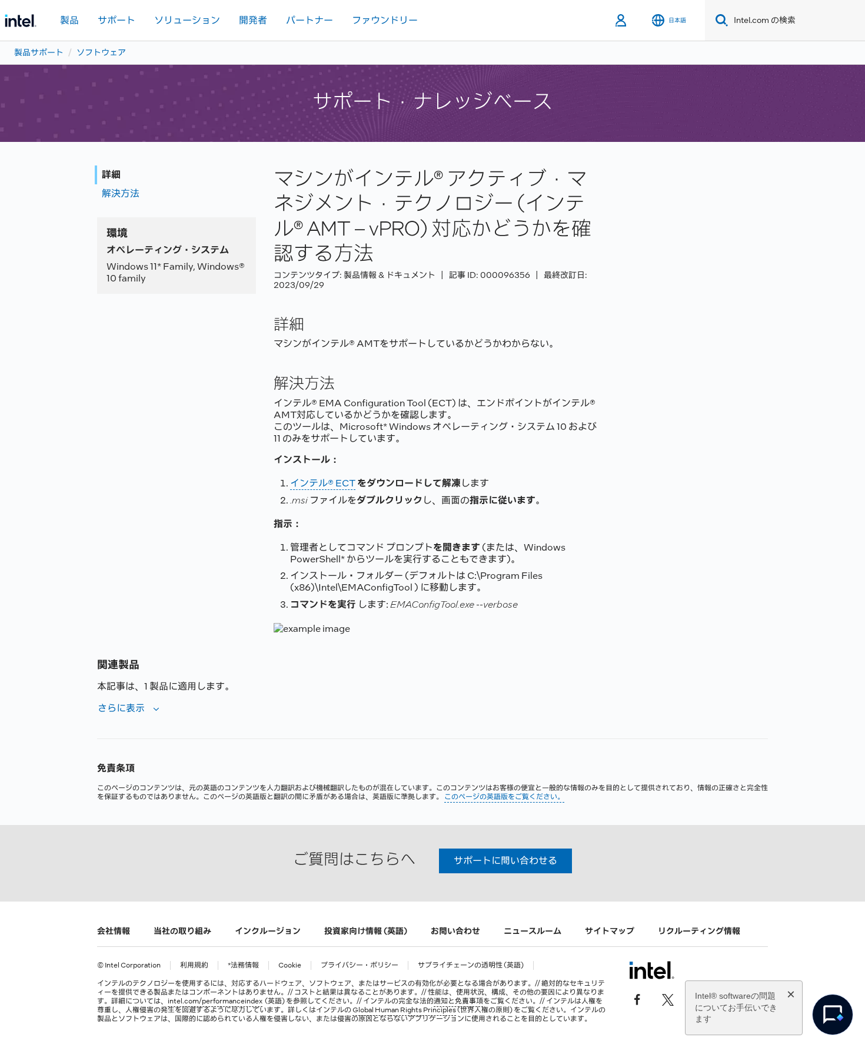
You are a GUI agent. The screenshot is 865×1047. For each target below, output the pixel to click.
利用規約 (194, 965)
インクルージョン (268, 931)
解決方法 (120, 193)
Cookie (289, 965)
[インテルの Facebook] (637, 998)
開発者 (253, 20)
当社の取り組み (182, 931)
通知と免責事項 (458, 1001)
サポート (116, 20)
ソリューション (187, 20)
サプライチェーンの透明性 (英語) (471, 965)
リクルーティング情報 (699, 931)
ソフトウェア (101, 52)
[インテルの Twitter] (668, 998)
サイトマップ (609, 931)
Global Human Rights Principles (404, 1010)
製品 (69, 20)
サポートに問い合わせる (505, 860)
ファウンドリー (385, 20)
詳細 (111, 174)
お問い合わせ (455, 931)
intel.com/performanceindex (215, 1001)
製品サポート (39, 52)
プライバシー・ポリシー (359, 965)
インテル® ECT (322, 483)
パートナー (309, 20)
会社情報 (113, 931)
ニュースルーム (532, 931)
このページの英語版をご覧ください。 (504, 796)
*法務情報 (243, 965)
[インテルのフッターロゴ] (651, 970)
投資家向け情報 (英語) (365, 931)
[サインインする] (621, 20)
